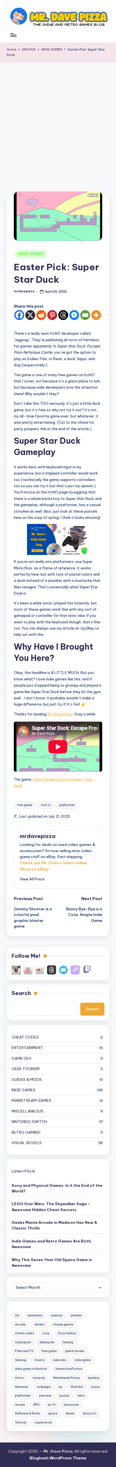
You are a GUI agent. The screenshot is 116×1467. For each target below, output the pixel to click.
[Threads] (63, 315)
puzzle (64, 1396)
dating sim (46, 1342)
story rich (90, 1413)
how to (40, 1360)
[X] (30, 315)
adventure (35, 1315)
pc (61, 1387)
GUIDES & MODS (27, 1079)
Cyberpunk (23, 1342)
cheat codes (24, 1333)
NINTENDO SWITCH (29, 1121)
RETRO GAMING (26, 1132)
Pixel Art (77, 1387)
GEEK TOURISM (25, 1068)
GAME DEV (22, 1058)
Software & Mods (27, 1413)
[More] (96, 315)
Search (21, 993)
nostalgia (44, 1387)
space (52, 1413)
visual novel (43, 1422)
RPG (36, 1405)
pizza (96, 1387)
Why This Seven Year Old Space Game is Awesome (52, 1262)
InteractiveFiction (68, 1369)
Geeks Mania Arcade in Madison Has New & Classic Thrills (54, 1225)
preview (45, 1396)
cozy (46, 1333)
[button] (32, 879)
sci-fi (51, 1405)
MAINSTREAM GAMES (31, 1100)
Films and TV (24, 1351)
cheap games (63, 1324)
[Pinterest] (52, 315)
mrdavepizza (37, 836)
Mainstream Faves (66, 1378)
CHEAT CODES (25, 1037)
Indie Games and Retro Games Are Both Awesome (51, 1244)
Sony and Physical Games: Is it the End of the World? (57, 1188)
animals (76, 1315)
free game (24, 805)
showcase (71, 1405)
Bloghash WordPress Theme (58, 1458)
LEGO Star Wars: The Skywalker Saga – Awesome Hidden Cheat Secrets (51, 1206)
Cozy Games (67, 1333)
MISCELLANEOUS (27, 1111)
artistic (39, 1324)
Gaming (20, 1360)
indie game (83, 1360)
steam (70, 1413)
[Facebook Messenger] (74, 315)
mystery (93, 1378)
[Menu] (13, 38)
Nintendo (21, 1387)
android (56, 1315)
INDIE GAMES (31, 254)
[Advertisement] (58, 123)
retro (81, 1396)
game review (74, 1351)
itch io (45, 805)
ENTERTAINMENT (27, 1047)
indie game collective (31, 1369)
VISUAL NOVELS (27, 1142)
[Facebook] (19, 315)
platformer (67, 805)
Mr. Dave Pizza (60, 714)
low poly (39, 1378)
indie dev (59, 1360)
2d (17, 1315)
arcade (20, 1324)
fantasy (68, 1342)
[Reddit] (41, 315)
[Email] (85, 315)
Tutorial (20, 1422)
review (20, 1405)
